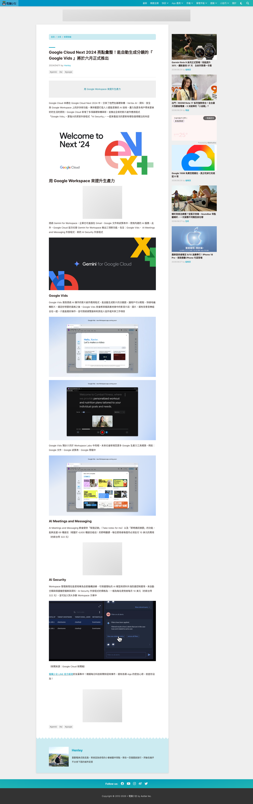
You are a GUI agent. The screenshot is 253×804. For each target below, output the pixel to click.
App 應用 (176, 3)
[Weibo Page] (140, 783)
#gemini (53, 72)
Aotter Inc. (146, 796)
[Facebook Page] (122, 783)
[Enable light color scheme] (241, 3)
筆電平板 (200, 3)
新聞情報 (67, 37)
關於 (234, 3)
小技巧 (223, 3)
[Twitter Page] (146, 783)
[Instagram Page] (134, 783)
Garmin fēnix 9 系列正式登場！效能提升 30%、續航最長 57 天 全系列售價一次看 (192, 64)
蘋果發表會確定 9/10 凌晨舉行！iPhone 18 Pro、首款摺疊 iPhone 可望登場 (192, 256)
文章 (59, 37)
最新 (145, 3)
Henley (67, 65)
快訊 (164, 3)
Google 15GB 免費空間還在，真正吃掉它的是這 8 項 (193, 175)
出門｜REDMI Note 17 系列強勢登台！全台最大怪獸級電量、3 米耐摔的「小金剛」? (193, 104)
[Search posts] (247, 3)
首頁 (53, 37)
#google (68, 72)
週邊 (212, 3)
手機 (188, 3)
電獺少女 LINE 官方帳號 (61, 674)
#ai (61, 72)
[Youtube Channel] (128, 783)
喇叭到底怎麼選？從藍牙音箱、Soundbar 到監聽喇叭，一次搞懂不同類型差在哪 (194, 215)
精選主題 (154, 3)
